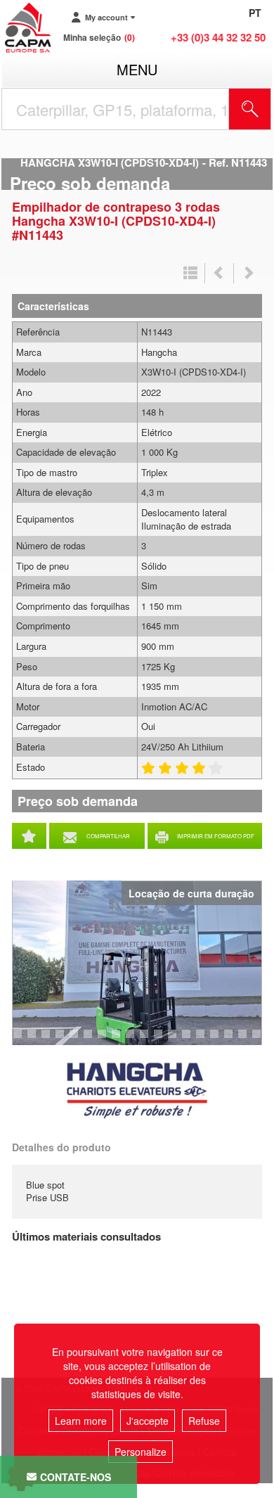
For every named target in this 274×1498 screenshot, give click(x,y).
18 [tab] (247, 1040)
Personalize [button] (141, 1452)
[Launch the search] (250, 109)
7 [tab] (90, 1040)
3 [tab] (34, 1040)
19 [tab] (261, 1040)
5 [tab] (62, 1040)
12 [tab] (163, 1040)
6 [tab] (76, 1040)
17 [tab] (233, 1040)
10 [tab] (135, 1040)
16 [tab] (219, 1040)
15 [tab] (205, 1040)
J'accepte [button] (147, 1421)
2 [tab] (19, 1040)
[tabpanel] (137, 963)
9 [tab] (118, 1040)
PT (255, 13)
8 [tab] (104, 1040)
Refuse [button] (204, 1421)
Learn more (81, 1421)
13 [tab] (177, 1040)
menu (137, 69)
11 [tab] (149, 1040)
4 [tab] (48, 1040)
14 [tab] (191, 1040)
